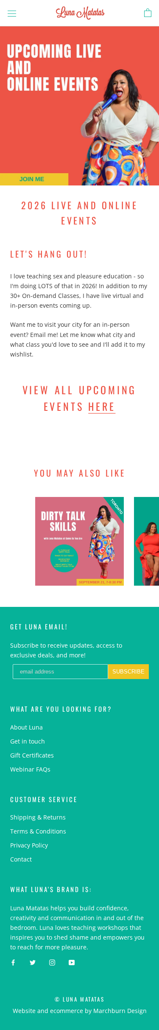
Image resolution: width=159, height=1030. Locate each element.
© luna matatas (79, 999)
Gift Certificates (32, 755)
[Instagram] (52, 962)
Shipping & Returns (38, 817)
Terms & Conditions (38, 831)
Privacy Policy (29, 845)
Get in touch (27, 741)
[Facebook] (13, 962)
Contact (21, 859)
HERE (101, 406)
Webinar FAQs (30, 769)
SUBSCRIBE (128, 671)
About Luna (26, 727)
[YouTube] (72, 962)
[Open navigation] (12, 13)
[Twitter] (33, 962)
